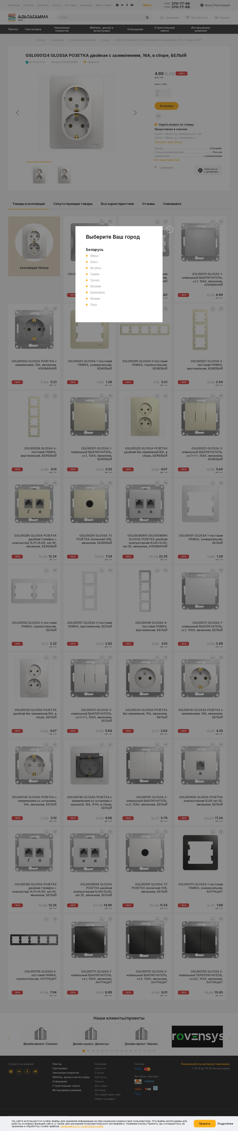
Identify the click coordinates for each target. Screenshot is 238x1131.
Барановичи (97, 292)
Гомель (94, 274)
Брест (94, 261)
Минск (94, 255)
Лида (93, 304)
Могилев (95, 286)
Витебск (95, 267)
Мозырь (95, 298)
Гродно (94, 280)
